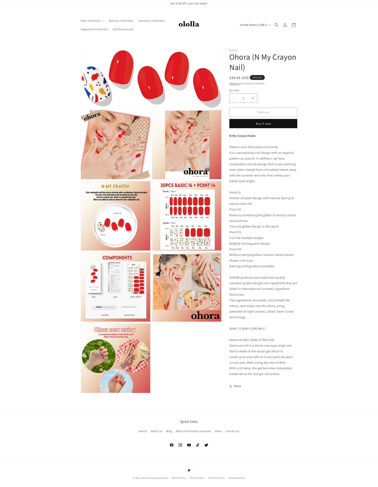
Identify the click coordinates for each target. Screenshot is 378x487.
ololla (144, 478)
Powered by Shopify (158, 478)
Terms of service (216, 477)
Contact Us (232, 431)
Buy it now (263, 123)
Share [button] (237, 386)
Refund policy (179, 477)
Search (143, 431)
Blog (169, 431)
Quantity (234, 90)
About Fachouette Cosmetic (193, 431)
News (218, 431)
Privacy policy (197, 477)
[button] (92, 21)
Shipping (234, 83)
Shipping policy (237, 477)
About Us (157, 431)
